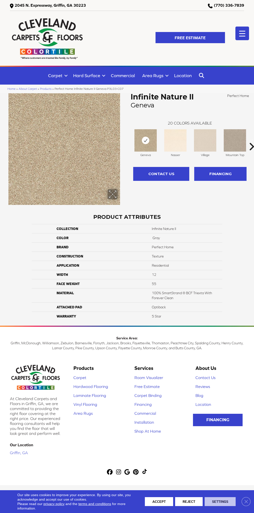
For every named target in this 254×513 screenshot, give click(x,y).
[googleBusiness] (127, 472)
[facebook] (110, 472)
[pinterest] (136, 472)
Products (46, 88)
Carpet (55, 75)
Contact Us (161, 173)
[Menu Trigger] (242, 33)
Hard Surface (86, 75)
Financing (220, 173)
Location (183, 75)
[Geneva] (145, 140)
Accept (159, 502)
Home (11, 88)
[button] (190, 37)
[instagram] (118, 472)
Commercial (123, 75)
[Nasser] (175, 140)
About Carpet (28, 88)
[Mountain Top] (234, 140)
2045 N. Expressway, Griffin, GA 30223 (50, 5)
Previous (128, 139)
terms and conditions (94, 504)
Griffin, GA (19, 452)
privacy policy (53, 504)
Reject (189, 502)
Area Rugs (152, 75)
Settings (220, 502)
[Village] (205, 140)
